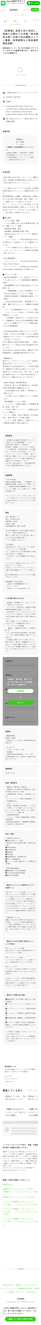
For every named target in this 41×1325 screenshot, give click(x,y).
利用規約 (37, 1288)
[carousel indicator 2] (20, 85)
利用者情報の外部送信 (25, 1288)
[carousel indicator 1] (8, 85)
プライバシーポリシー (31, 1285)
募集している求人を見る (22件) (21, 1319)
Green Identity (31, 1292)
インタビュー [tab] (36, 21)
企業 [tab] (5, 21)
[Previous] (6, 72)
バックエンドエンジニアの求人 (26, 1204)
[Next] (35, 72)
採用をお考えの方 (8, 1285)
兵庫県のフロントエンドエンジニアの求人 (19, 1197)
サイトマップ (19, 1292)
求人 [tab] (15, 21)
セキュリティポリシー (8, 1288)
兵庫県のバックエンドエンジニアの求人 (18, 1189)
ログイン (26, 9)
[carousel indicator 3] (32, 85)
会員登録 (35, 9)
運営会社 (19, 1285)
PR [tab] (25, 21)
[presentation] (20, 15)
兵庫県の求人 (8, 1184)
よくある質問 (9, 1292)
